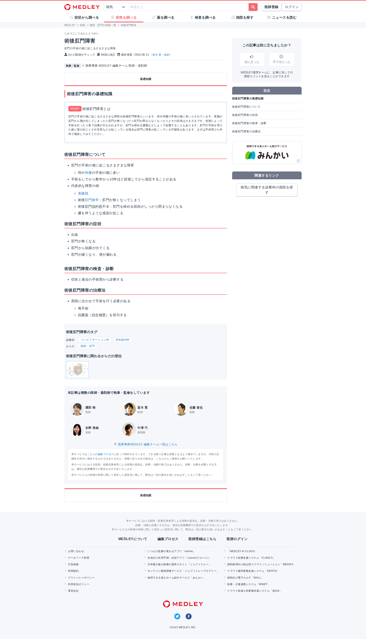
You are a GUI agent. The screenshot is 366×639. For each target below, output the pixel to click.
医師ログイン (237, 539)
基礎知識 (145, 79)
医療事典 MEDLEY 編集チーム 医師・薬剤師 (116, 65)
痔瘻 (88, 172)
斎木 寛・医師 (160, 54)
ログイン (292, 7)
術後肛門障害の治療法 (246, 131)
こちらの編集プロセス (100, 454)
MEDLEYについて (132, 539)
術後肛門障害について (246, 106)
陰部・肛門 (88, 346)
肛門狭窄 (92, 200)
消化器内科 (122, 339)
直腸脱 (83, 193)
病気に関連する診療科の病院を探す (267, 189)
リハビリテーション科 (95, 339)
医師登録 (272, 7)
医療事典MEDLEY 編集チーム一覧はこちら (147, 444)
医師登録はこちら (202, 539)
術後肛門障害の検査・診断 (249, 123)
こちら (160, 458)
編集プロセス (168, 539)
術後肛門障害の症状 (245, 115)
